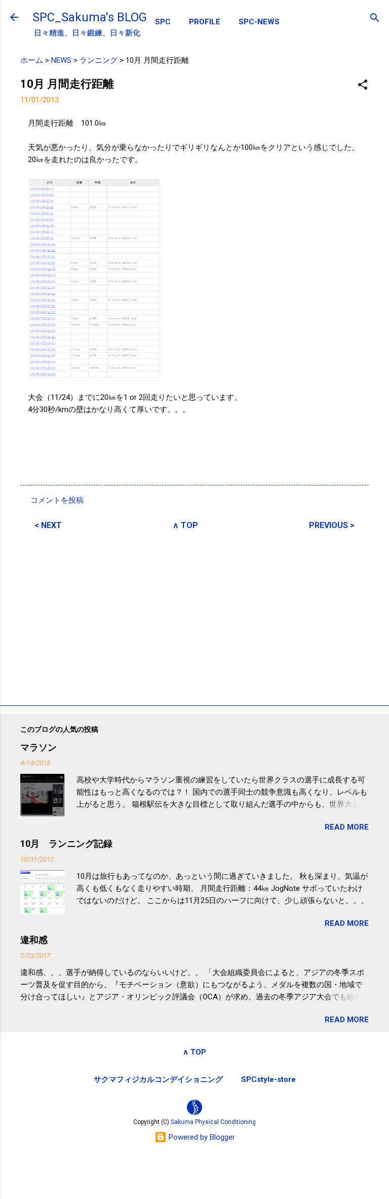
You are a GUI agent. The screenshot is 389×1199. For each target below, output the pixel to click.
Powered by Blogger (201, 1137)
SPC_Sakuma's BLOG (89, 17)
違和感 (34, 939)
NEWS (61, 60)
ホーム (31, 60)
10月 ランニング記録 (66, 843)
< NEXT (48, 525)
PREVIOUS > (332, 525)
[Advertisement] (194, 616)
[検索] (375, 18)
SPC (163, 21)
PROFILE (204, 21)
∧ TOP (185, 525)
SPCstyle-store (268, 1079)
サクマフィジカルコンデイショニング (158, 1079)
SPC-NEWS (259, 21)
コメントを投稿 (57, 500)
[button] (363, 85)
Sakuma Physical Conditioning (213, 1122)
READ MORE (347, 827)
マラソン (38, 747)
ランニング (99, 60)
